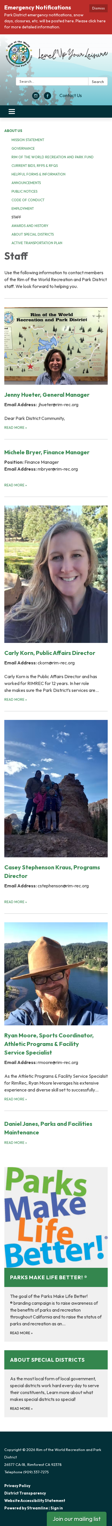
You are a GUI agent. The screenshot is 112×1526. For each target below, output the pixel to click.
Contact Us (70, 95)
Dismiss (98, 8)
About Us (13, 131)
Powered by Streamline (26, 1508)
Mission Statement (27, 140)
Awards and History (29, 226)
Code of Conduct (28, 200)
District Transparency (25, 1493)
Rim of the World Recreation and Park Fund (52, 157)
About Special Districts (32, 234)
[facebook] (47, 97)
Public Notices (24, 191)
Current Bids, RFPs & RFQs (34, 165)
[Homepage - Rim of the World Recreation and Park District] (56, 56)
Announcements (26, 183)
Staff (16, 217)
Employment (22, 208)
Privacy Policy (17, 1485)
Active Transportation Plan (36, 243)
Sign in (57, 1508)
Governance (23, 148)
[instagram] (35, 97)
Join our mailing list (77, 1518)
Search (98, 81)
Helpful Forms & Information (38, 174)
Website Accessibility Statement (34, 1500)
